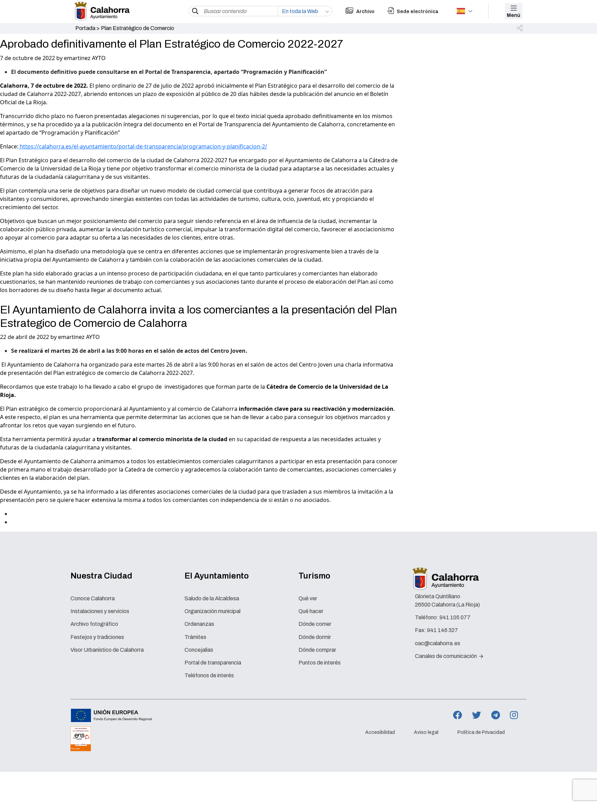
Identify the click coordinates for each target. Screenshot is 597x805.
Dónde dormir (314, 637)
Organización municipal (212, 611)
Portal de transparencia (212, 663)
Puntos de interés (319, 663)
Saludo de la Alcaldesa (211, 598)
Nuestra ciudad (101, 575)
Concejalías (198, 650)
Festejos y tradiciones (97, 637)
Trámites (195, 637)
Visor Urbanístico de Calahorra (107, 650)
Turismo (314, 575)
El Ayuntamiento (216, 575)
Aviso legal (426, 732)
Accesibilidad (380, 732)
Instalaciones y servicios (99, 611)
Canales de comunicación (446, 656)
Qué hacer (310, 611)
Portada (85, 28)
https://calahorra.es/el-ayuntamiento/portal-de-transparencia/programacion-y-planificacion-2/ (142, 146)
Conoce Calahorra (92, 598)
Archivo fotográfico (94, 624)
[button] (520, 28)
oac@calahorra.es (437, 643)
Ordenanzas (199, 624)
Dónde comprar (317, 650)
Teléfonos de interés (209, 675)
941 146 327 (442, 630)
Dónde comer (314, 624)
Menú (513, 15)
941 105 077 (455, 617)
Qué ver (307, 598)
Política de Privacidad (481, 732)
